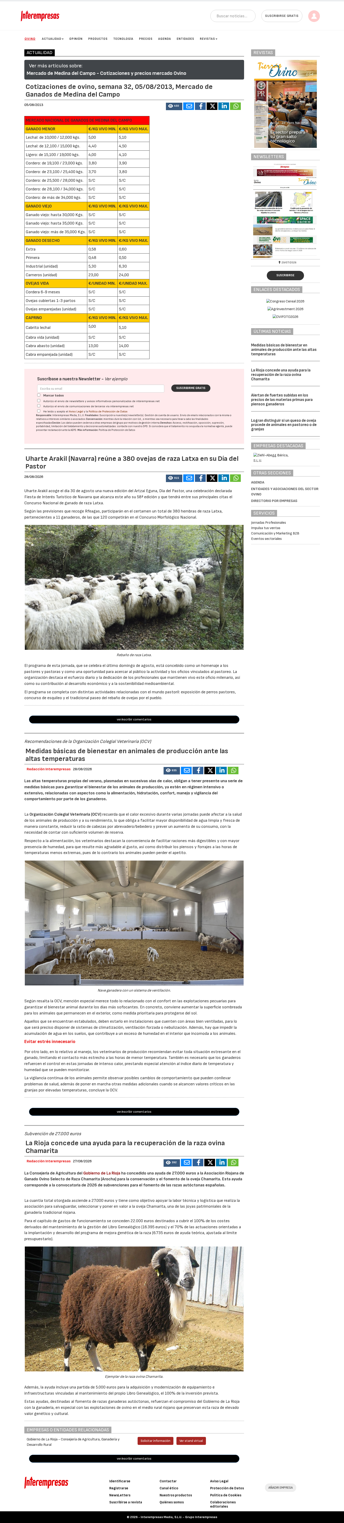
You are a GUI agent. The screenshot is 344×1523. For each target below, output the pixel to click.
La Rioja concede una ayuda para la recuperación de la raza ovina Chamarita (281, 374)
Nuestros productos (176, 1495)
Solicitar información (155, 1441)
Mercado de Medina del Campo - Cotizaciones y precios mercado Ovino (106, 73)
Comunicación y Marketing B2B (275, 533)
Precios (146, 39)
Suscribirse (285, 275)
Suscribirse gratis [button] (282, 16)
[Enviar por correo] (188, 106)
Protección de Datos (227, 1488)
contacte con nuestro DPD (132, 426)
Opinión (76, 39)
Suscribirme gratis (190, 388)
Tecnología (123, 39)
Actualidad (51, 39)
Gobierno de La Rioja (101, 1173)
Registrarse (118, 1488)
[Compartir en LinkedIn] (223, 106)
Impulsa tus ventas (265, 528)
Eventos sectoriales (266, 539)
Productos (98, 39)
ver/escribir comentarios (134, 719)
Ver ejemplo (116, 379)
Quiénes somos (172, 1502)
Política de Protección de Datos (108, 411)
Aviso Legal (76, 411)
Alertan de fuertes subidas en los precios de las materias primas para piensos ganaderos (282, 399)
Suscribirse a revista (125, 1502)
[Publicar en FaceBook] (200, 106)
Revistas (207, 39)
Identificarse (119, 1481)
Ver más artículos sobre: (55, 66)
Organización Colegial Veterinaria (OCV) (65, 814)
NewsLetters (119, 1495)
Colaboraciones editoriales (223, 1504)
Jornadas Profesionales (268, 522)
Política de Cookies (225, 1495)
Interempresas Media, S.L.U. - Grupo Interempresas (179, 1517)
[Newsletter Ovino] (285, 211)
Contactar (168, 1481)
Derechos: (166, 422)
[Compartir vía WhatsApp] (235, 106)
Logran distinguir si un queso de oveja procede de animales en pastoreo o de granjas (284, 425)
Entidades (185, 39)
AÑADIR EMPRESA (280, 1488)
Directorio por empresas (274, 501)
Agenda (164, 39)
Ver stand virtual (191, 1441)
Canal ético (169, 1488)
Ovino (30, 39)
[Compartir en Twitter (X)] (212, 106)
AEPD (73, 430)
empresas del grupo (112, 422)
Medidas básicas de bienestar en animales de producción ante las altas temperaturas (284, 349)
